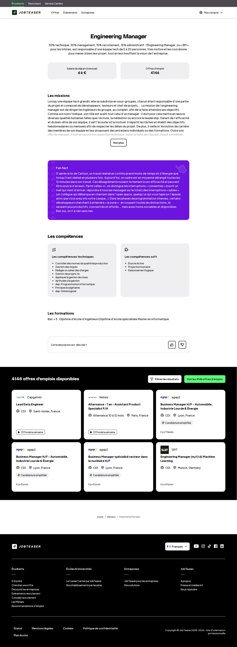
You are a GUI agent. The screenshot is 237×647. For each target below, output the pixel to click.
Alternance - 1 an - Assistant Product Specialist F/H (114, 406)
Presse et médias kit (192, 585)
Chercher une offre (22, 585)
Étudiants (18, 3)
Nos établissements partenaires (84, 585)
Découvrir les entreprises (25, 589)
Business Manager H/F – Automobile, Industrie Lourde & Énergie (186, 406)
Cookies (68, 628)
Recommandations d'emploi (28, 605)
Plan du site (21, 635)
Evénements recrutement (26, 593)
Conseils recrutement (24, 597)
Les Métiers (18, 601)
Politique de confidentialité (100, 628)
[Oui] (172, 345)
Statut (18, 628)
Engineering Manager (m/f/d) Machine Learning (187, 459)
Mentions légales (42, 628)
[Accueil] (26, 12)
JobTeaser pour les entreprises (141, 581)
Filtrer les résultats (167, 379)
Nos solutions (132, 585)
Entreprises (88, 12)
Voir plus (118, 142)
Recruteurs (34, 3)
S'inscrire (17, 581)
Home (100, 516)
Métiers (111, 516)
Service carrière (54, 3)
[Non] (182, 345)
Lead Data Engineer (30, 404)
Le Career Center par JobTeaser (83, 581)
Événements (70, 12)
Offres (55, 12)
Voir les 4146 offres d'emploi (205, 379)
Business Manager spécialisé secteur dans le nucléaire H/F (118, 459)
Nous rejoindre (189, 589)
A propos (186, 581)
